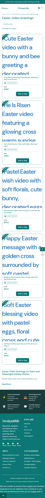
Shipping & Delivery (9, 458)
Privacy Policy (7, 464)
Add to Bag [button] (22, 94)
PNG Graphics (28, 436)
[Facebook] (14, 445)
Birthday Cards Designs (32, 455)
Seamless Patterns (30, 468)
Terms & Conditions (9, 461)
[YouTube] (9, 445)
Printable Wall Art (30, 464)
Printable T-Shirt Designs (32, 461)
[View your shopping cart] (39, 8)
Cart (25, 427)
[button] (41, 8)
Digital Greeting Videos (18, 14)
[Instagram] (19, 445)
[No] (9, 496)
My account (28, 430)
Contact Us (6, 468)
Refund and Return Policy (11, 455)
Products (8, 14)
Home (3, 14)
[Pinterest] (4, 445)
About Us (27, 424)
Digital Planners (29, 458)
